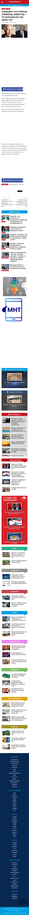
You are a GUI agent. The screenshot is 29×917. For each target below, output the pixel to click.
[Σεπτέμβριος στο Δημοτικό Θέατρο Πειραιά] (14, 377)
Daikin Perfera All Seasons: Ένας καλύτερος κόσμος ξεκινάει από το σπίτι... (18, 704)
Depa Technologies (22, 913)
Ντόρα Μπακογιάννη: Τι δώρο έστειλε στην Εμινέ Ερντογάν (17, 690)
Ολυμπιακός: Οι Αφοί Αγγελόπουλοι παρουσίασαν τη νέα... (14, 512)
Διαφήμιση (11, 910)
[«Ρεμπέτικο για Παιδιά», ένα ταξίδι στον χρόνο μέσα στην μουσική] (6, 661)
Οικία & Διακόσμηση (14, 698)
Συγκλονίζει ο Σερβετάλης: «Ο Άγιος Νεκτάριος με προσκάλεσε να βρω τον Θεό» (8, 203)
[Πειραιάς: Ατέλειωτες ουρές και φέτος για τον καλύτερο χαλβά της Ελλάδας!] (14, 399)
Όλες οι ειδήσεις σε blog (14, 5)
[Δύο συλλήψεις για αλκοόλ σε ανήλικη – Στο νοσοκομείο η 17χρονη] (6, 450)
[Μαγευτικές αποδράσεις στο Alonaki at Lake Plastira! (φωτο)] (6, 633)
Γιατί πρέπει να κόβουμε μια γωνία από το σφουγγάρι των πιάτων (18, 675)
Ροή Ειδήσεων (15, 414)
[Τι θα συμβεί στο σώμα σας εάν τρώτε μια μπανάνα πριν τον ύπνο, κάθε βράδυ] (6, 739)
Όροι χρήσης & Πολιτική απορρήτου (10, 909)
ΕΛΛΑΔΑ (3, 8)
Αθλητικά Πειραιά (16, 460)
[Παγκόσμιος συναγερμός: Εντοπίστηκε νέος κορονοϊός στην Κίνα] (5, 228)
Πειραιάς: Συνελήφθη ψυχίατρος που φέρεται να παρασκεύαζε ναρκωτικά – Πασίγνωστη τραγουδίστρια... (18, 421)
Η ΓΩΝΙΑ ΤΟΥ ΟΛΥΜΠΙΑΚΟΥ (10, 499)
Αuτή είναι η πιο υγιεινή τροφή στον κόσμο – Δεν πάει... (17, 733)
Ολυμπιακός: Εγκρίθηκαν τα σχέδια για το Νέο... (14, 542)
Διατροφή (14, 726)
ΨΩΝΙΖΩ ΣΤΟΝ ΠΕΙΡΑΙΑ (15, 392)
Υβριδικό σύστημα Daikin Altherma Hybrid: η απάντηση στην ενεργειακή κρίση (18, 718)
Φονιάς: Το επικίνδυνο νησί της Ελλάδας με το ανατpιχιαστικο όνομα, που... (19, 618)
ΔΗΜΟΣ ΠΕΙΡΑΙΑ (5, 257)
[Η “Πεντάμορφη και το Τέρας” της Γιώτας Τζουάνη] (6, 654)
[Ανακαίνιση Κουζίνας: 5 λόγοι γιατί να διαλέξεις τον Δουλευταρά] (6, 711)
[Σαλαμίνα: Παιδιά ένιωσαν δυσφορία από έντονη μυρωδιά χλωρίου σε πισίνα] (6, 429)
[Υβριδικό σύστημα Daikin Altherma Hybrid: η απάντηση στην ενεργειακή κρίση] (6, 718)
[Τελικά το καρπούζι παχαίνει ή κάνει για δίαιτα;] (6, 562)
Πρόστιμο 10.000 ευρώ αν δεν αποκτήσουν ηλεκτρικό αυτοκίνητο (19, 604)
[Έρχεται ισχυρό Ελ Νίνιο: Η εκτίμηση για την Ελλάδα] (6, 443)
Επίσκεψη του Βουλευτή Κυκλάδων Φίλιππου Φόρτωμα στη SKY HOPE (17, 436)
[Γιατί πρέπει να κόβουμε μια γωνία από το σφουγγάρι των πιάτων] (6, 675)
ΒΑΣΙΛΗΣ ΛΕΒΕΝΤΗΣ (13, 184)
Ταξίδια (14, 612)
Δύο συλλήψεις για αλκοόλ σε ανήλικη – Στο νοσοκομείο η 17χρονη (19, 450)
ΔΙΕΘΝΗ (3, 221)
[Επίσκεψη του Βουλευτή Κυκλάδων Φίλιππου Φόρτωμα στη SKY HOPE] (6, 436)
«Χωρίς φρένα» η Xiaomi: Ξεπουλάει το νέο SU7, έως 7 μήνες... (19, 597)
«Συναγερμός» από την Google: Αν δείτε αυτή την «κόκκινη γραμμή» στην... (18, 576)
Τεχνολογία (14, 570)
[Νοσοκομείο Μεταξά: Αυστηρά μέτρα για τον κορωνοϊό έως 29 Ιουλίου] (5, 266)
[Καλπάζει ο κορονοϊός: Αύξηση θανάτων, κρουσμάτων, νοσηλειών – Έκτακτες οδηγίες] (5, 245)
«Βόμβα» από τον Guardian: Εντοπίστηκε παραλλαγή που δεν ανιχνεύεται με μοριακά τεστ (21, 203)
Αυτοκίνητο (14, 591)
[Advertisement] (14, 128)
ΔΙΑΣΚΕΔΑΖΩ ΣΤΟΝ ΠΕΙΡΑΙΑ (16, 369)
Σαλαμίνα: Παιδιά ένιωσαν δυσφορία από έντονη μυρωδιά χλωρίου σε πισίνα (18, 429)
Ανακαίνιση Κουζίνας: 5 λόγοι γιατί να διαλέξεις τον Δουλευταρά (19, 711)
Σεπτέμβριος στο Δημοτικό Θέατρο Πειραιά (14, 383)
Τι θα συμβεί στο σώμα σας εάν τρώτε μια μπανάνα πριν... (18, 739)
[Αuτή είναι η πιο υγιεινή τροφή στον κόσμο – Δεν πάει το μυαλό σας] (6, 732)
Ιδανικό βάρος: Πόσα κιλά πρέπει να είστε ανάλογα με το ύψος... (18, 746)
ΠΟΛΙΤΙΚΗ (8, 8)
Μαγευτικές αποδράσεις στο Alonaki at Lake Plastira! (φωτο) (19, 633)
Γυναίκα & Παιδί (14, 641)
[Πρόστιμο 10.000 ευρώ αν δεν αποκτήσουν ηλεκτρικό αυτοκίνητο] (6, 604)
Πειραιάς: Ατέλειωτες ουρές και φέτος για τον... (14, 405)
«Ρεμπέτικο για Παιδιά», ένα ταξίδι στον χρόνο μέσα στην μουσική (18, 661)
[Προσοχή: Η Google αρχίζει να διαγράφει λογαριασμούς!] (6, 583)
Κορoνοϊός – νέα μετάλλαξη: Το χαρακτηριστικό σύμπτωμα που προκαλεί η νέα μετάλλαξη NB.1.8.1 (18, 219)
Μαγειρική (14, 669)
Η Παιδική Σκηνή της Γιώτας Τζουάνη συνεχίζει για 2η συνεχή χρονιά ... (18, 647)
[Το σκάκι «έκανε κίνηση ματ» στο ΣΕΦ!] (6, 489)
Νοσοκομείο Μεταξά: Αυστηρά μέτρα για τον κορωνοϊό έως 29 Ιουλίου (18, 266)
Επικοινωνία (17, 910)
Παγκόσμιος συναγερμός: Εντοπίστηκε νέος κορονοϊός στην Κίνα (18, 228)
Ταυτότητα (22, 909)
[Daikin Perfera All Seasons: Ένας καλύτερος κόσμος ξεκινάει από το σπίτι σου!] (6, 704)
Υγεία (14, 548)
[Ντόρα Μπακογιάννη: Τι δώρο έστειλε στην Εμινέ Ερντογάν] (6, 690)
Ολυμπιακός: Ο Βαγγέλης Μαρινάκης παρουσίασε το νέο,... (14, 527)
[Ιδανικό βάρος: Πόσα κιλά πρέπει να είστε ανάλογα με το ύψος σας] (6, 746)
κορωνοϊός (21, 184)
